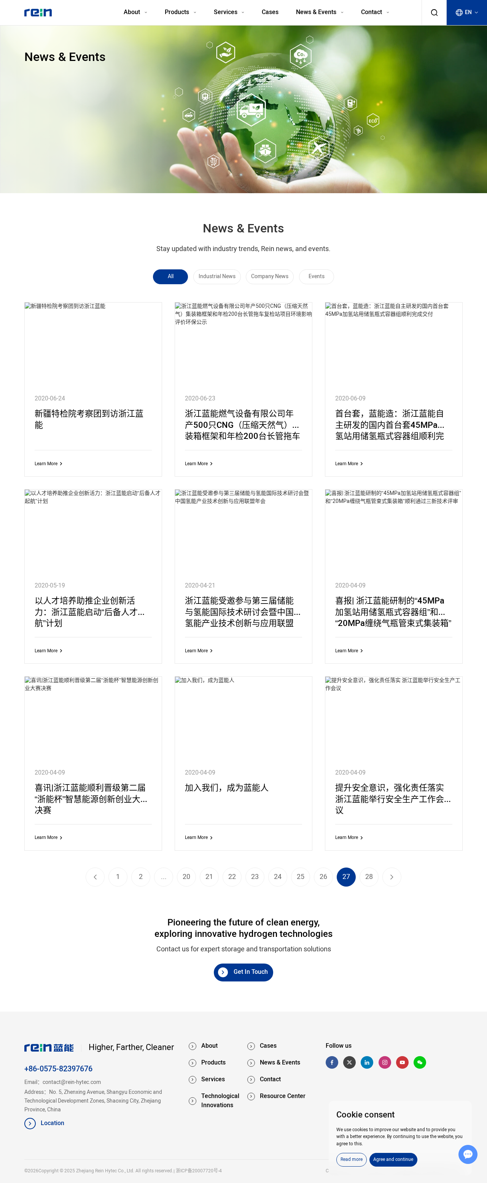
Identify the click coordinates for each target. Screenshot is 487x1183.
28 (369, 877)
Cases (270, 12)
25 (300, 877)
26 (323, 877)
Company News (269, 276)
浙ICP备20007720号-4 (198, 1171)
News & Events (317, 12)
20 (186, 877)
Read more (352, 1159)
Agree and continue (393, 1159)
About (133, 12)
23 (255, 877)
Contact (372, 12)
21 (209, 877)
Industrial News (217, 276)
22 (232, 877)
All (170, 276)
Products (178, 12)
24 (278, 877)
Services (226, 12)
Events (317, 276)
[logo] (38, 12)
